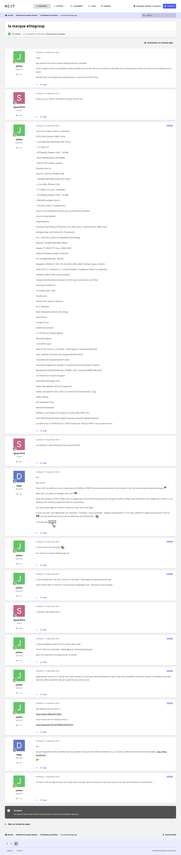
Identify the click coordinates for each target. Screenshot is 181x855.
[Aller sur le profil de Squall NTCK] (19, 98)
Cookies (20, 851)
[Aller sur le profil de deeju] (19, 476)
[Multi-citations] (36, 85)
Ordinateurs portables (55, 34)
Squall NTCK (19, 107)
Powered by (164, 851)
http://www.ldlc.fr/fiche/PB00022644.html (54, 724)
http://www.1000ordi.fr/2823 (48, 714)
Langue (9, 851)
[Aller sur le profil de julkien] (9, 34)
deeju (19, 486)
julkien (18, 34)
